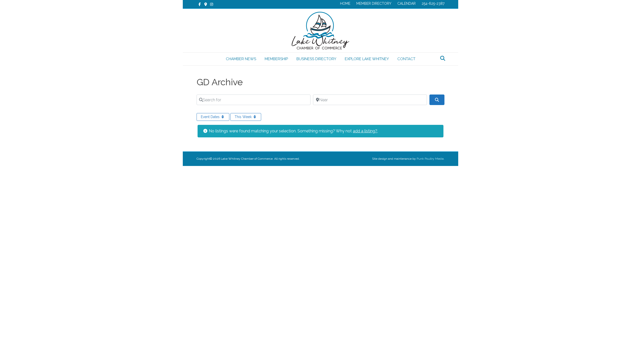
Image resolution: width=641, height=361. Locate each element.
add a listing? (365, 131)
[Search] (441, 58)
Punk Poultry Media (430, 158)
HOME (345, 4)
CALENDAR (406, 4)
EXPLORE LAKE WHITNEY (367, 59)
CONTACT (406, 59)
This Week (244, 117)
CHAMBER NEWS (241, 59)
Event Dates (211, 117)
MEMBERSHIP (276, 59)
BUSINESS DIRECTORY (316, 59)
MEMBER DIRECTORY (373, 4)
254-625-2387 (433, 4)
